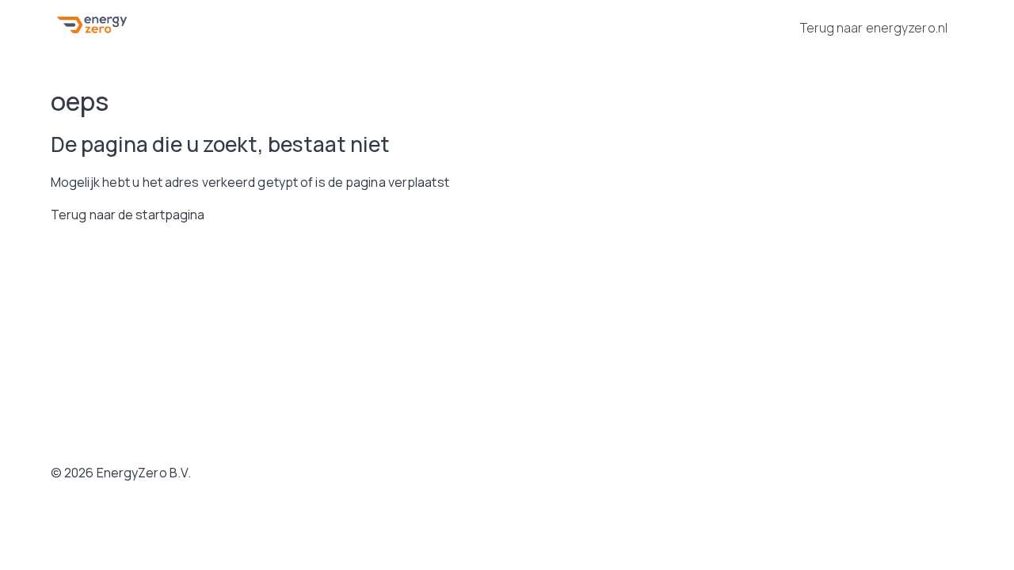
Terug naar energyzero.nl (873, 27)
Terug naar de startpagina (128, 214)
